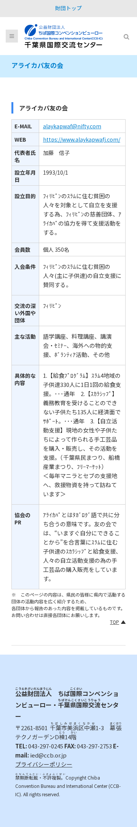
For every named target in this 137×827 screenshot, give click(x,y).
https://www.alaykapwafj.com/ (81, 139)
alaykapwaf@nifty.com (72, 126)
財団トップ (68, 8)
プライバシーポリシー (43, 764)
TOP (114, 622)
